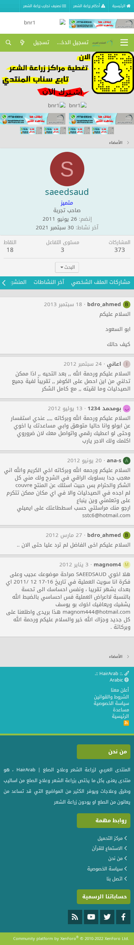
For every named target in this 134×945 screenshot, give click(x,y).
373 (119, 250)
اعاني (114, 364)
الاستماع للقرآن (107, 848)
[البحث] (8, 43)
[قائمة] (124, 43)
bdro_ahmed (104, 304)
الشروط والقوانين (111, 696)
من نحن (115, 858)
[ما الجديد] (22, 43)
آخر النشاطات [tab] (49, 282)
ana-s (114, 460)
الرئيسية (120, 716)
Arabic (117, 679)
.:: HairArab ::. (109, 673)
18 (10, 250)
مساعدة (121, 709)
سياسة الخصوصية (111, 703)
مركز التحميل (110, 838)
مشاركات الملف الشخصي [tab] (100, 282)
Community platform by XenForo (71, 938)
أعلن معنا (120, 690)
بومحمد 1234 (104, 408)
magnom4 (107, 565)
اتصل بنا (114, 878)
